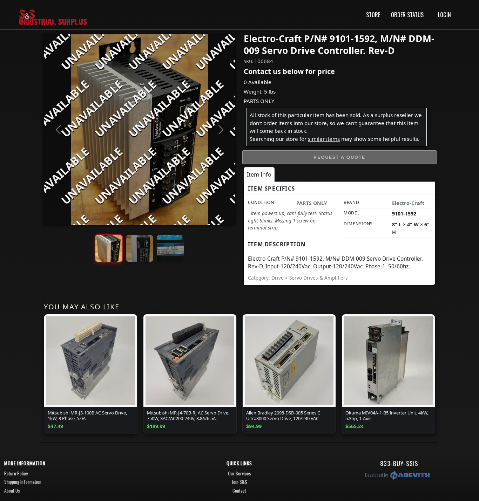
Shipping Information (22, 481)
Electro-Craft (408, 203)
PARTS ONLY (259, 100)
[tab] (259, 174)
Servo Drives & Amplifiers (318, 277)
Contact (239, 490)
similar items (324, 138)
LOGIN (444, 15)
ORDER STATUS (407, 15)
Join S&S (239, 481)
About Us (12, 490)
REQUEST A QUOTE (339, 157)
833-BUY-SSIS (399, 463)
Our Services (239, 473)
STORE (373, 15)
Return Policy (16, 473)
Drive (278, 277)
